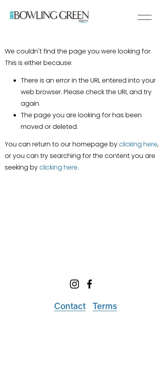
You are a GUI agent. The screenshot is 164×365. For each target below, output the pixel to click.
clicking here (138, 144)
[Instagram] (74, 284)
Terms (105, 306)
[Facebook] (89, 284)
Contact (70, 306)
